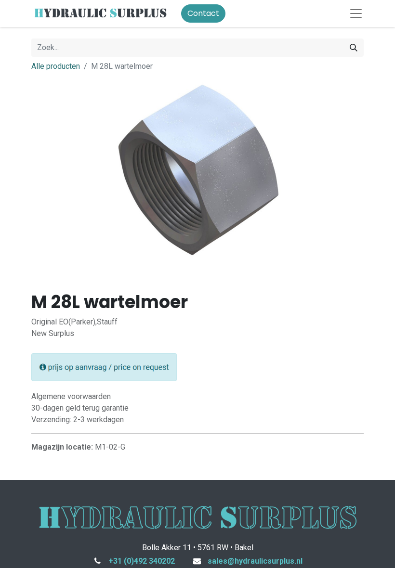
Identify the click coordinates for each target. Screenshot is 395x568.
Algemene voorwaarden (71, 396)
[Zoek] (353, 48)
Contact (203, 13)
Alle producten (55, 66)
